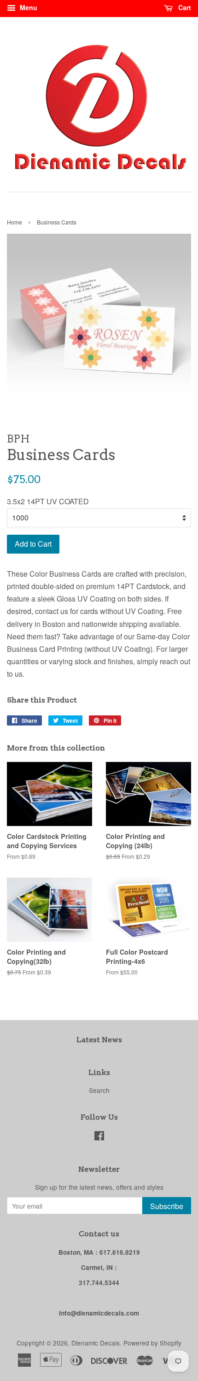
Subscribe (166, 1206)
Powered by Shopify (152, 1342)
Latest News (99, 1039)
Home (14, 222)
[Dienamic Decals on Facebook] (99, 1137)
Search (99, 1090)
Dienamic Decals (95, 1342)
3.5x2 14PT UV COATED (48, 501)
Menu (27, 7)
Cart (183, 7)
